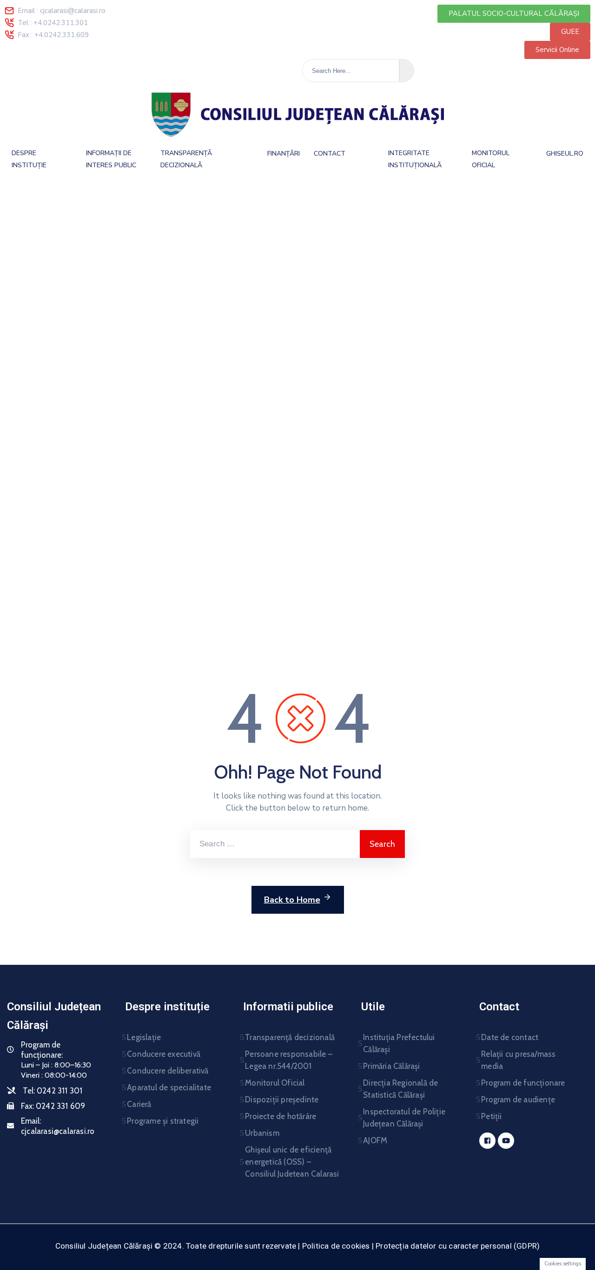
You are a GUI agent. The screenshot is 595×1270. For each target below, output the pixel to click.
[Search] (406, 70)
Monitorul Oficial (274, 1082)
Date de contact (509, 1037)
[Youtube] (506, 1141)
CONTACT (329, 153)
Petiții (491, 1116)
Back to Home (292, 899)
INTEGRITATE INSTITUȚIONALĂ (415, 159)
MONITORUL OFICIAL (490, 159)
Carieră (139, 1104)
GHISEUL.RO (564, 153)
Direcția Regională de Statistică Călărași (400, 1089)
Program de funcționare (523, 1082)
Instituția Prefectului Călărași (399, 1043)
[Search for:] (275, 844)
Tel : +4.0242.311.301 (53, 22)
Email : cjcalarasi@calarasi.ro (62, 10)
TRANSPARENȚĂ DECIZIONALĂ (186, 159)
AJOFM (375, 1140)
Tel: (52, 1090)
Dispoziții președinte (281, 1099)
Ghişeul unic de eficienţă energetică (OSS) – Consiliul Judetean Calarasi (292, 1161)
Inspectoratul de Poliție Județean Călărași (404, 1117)
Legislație (144, 1037)
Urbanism (262, 1133)
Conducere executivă (163, 1054)
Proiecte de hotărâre (280, 1116)
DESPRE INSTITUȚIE (29, 159)
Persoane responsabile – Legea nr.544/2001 (288, 1060)
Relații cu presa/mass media (518, 1060)
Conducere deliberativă (167, 1070)
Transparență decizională (290, 1037)
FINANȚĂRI (283, 153)
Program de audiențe (518, 1099)
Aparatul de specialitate (169, 1087)
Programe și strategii (162, 1121)
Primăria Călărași (391, 1066)
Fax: (53, 1106)
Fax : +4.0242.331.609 (53, 34)
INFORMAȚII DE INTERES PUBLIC (111, 159)
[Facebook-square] (487, 1141)
